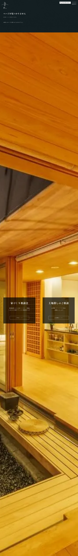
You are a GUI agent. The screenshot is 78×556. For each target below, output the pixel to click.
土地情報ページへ (58, 318)
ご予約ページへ (19, 318)
